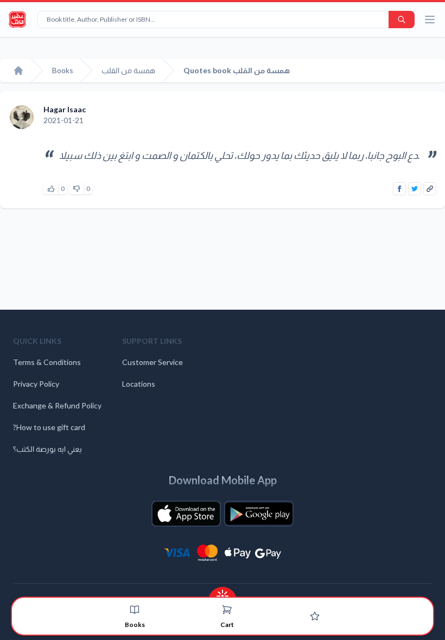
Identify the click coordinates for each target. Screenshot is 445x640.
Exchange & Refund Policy (57, 405)
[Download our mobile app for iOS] (186, 514)
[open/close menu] (429, 19)
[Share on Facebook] (399, 188)
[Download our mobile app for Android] (259, 514)
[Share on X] (414, 188)
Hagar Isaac (64, 109)
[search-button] (402, 19)
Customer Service (152, 362)
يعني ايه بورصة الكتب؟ (47, 448)
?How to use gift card (49, 427)
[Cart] (226, 609)
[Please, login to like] (51, 188)
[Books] (134, 609)
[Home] (18, 70)
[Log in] (314, 616)
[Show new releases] (222, 592)
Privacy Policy (36, 383)
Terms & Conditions (47, 362)
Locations (138, 383)
